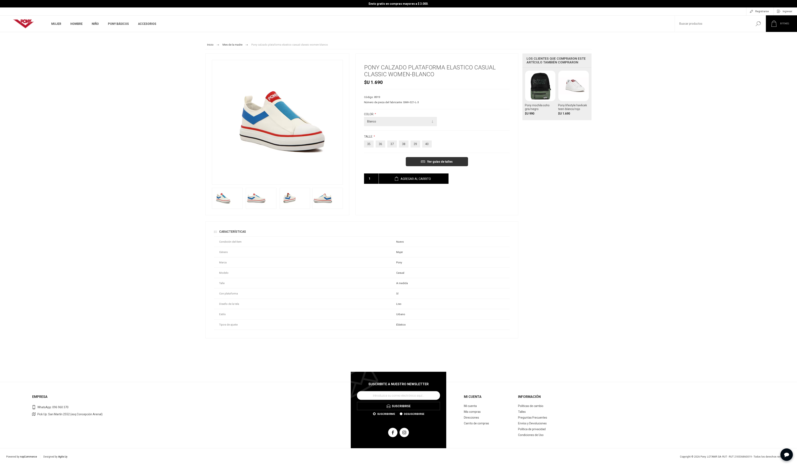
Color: (369, 114)
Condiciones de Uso (531, 435)
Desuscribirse (414, 413)
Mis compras (472, 411)
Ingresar (787, 11)
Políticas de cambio (530, 406)
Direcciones (471, 417)
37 (392, 144)
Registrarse (762, 11)
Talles (522, 411)
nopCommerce (28, 456)
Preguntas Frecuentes (532, 417)
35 (368, 144)
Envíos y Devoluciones (532, 423)
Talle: (369, 136)
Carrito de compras (476, 423)
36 (380, 144)
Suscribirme (386, 413)
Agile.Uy (62, 456)
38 (403, 144)
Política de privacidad (532, 429)
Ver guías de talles (440, 161)
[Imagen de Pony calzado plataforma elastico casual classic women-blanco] (227, 198)
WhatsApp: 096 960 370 (52, 407)
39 (415, 144)
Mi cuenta (470, 406)
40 (427, 144)
